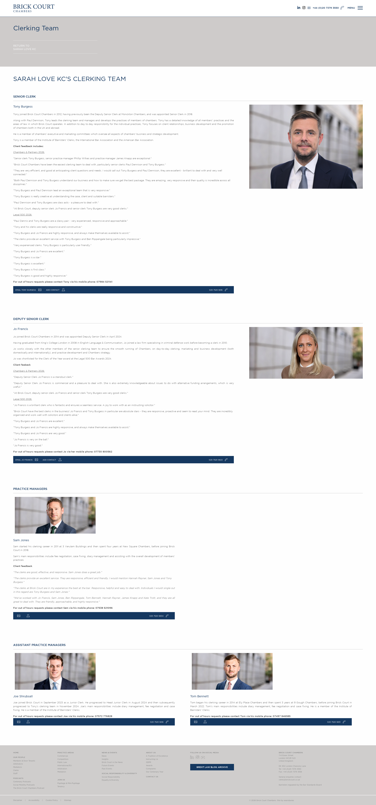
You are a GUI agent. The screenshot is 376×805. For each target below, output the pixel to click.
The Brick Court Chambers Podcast (28, 788)
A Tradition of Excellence (157, 756)
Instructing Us (152, 759)
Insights (105, 759)
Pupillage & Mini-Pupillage (68, 783)
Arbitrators (18, 764)
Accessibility (33, 800)
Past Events (107, 769)
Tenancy (60, 786)
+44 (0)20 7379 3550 (326, 7)
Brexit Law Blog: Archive (212, 767)
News (104, 756)
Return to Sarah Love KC (24, 47)
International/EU (64, 765)
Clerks (16, 770)
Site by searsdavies (285, 800)
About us (151, 752)
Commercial (62, 756)
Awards (149, 765)
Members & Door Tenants (24, 761)
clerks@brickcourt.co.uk (289, 780)
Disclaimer (17, 800)
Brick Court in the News (112, 762)
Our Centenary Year (154, 772)
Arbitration (62, 769)
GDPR (148, 762)
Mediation (61, 772)
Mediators (17, 767)
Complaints (151, 769)
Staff (15, 773)
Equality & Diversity (110, 780)
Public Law (62, 762)
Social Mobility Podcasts (24, 785)
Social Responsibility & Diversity (119, 773)
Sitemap (67, 800)
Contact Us (152, 777)
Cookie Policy (52, 800)
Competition (62, 759)
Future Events (108, 765)
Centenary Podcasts (22, 782)
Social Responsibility (111, 777)
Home (16, 752)
